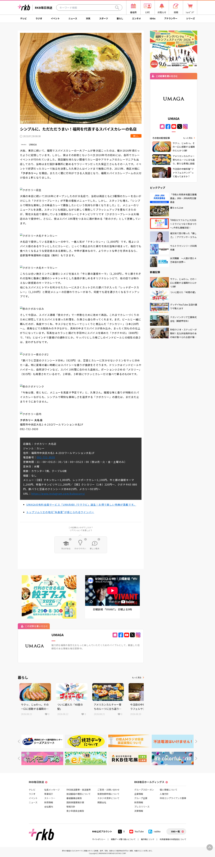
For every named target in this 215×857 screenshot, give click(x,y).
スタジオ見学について (108, 798)
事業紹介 (48, 793)
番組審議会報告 (74, 798)
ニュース (72, 18)
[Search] (117, 7)
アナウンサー (170, 18)
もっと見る (136, 677)
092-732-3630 (46, 457)
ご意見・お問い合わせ (108, 789)
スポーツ (103, 18)
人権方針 (164, 793)
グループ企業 (140, 798)
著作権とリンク (147, 839)
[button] (19, 741)
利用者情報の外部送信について (173, 839)
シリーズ (190, 18)
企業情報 (138, 793)
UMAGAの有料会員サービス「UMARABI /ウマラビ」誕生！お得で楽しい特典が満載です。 (81, 504)
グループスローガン (144, 789)
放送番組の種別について (78, 793)
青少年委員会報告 (75, 810)
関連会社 (101, 802)
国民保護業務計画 (75, 802)
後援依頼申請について (108, 793)
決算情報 (138, 810)
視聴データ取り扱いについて (123, 839)
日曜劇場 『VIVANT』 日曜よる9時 (112, 609)
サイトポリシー (98, 839)
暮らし (120, 18)
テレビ (23, 18)
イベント (55, 18)
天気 (88, 18)
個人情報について (168, 789)
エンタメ (136, 18)
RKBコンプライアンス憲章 (173, 798)
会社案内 (48, 806)
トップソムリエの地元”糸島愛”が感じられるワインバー (60, 512)
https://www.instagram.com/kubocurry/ (58, 493)
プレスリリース (142, 806)
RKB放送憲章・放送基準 (78, 789)
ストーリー (49, 798)
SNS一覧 (175, 831)
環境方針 (70, 806)
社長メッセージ (52, 789)
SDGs (153, 18)
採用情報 (48, 802)
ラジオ (39, 18)
